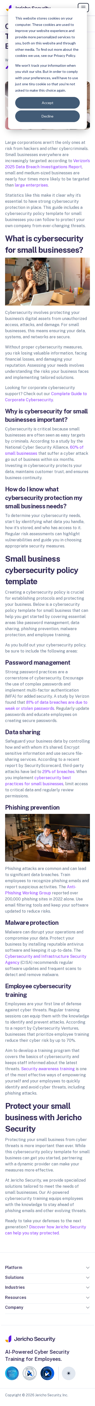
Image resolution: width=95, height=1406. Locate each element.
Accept (47, 103)
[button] (88, 1269)
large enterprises (31, 185)
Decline (47, 116)
